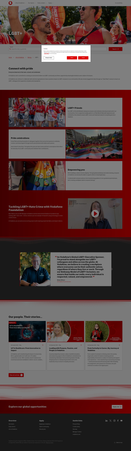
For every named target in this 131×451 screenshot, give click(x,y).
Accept (83, 57)
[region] (66, 53)
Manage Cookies (48, 57)
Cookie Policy (46, 53)
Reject (72, 57)
